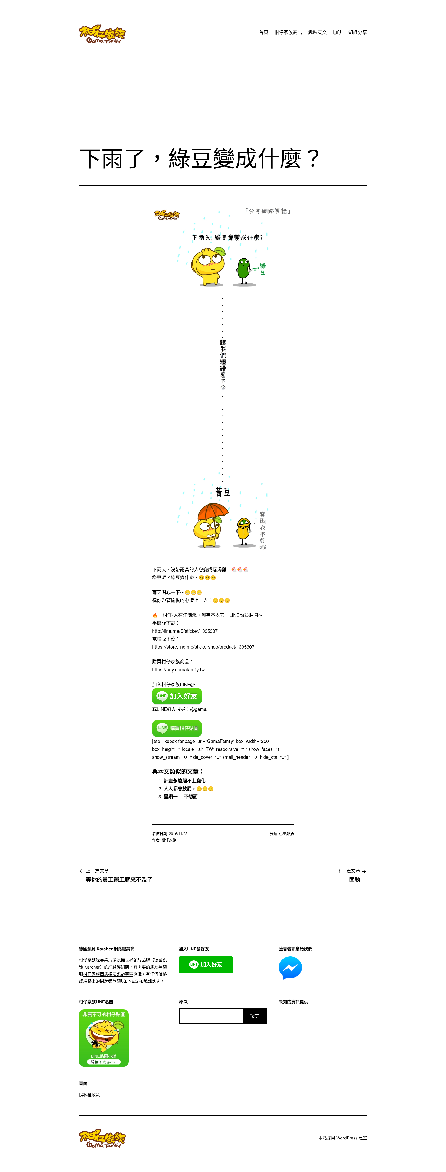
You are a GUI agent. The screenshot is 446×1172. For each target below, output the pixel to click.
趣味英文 (317, 32)
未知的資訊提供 (293, 1001)
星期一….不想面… (183, 796)
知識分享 (357, 32)
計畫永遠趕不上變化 (185, 780)
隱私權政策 (89, 1094)
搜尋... (185, 1002)
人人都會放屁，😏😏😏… (191, 788)
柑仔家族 (168, 839)
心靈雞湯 (286, 833)
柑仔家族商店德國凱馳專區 (108, 974)
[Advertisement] (223, 104)
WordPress (346, 1137)
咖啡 (337, 32)
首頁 (263, 32)
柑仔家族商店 (288, 32)
